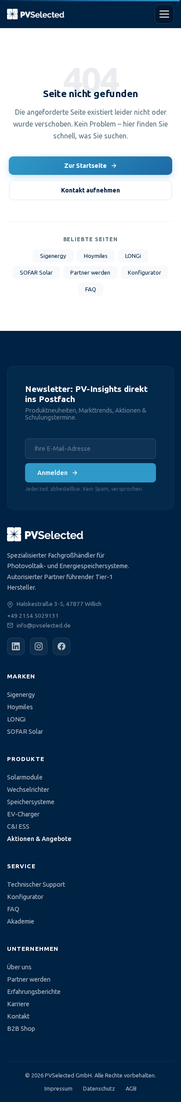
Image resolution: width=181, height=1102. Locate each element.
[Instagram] (38, 646)
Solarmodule (25, 777)
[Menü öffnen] (164, 14)
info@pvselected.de (44, 625)
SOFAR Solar (36, 272)
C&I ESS (18, 826)
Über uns (19, 967)
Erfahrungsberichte (34, 991)
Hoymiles (96, 256)
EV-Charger (23, 814)
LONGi (133, 256)
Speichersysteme (30, 801)
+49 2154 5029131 (33, 615)
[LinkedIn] (16, 646)
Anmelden (52, 472)
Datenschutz (99, 1088)
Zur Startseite (85, 165)
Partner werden (90, 272)
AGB (131, 1088)
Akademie (20, 921)
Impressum (58, 1088)
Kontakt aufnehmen (90, 190)
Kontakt (18, 1016)
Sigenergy (53, 256)
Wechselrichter (28, 789)
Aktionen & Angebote (39, 838)
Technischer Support (36, 884)
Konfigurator (144, 272)
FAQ (90, 289)
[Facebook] (61, 646)
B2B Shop (21, 1028)
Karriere (18, 1004)
